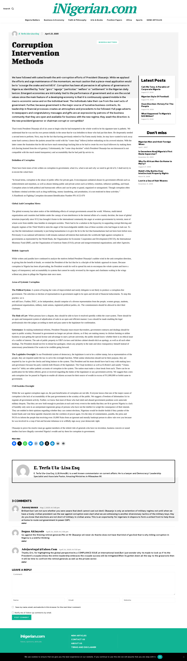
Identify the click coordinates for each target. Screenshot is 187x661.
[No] (183, 657)
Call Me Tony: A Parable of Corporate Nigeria (155, 88)
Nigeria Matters (108, 42)
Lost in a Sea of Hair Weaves (153, 180)
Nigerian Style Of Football (155, 96)
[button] (9, 8)
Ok (160, 657)
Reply (24, 523)
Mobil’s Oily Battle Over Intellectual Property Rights (153, 172)
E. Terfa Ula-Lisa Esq (29, 33)
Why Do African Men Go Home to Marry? (155, 162)
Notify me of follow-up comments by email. (33, 613)
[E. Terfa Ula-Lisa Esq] (15, 33)
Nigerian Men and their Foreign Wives (154, 143)
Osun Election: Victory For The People (157, 105)
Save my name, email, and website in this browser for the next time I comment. (48, 607)
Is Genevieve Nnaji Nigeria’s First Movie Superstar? (155, 152)
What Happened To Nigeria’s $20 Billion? (156, 115)
